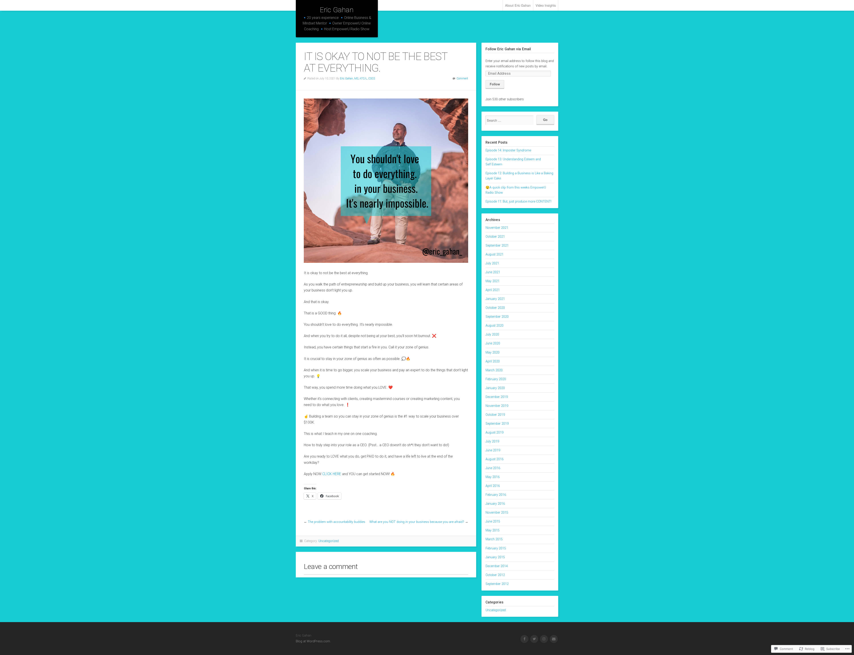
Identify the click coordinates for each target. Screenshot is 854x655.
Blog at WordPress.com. (313, 641)
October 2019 (495, 415)
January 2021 (495, 299)
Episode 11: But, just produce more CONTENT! (518, 201)
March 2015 (494, 539)
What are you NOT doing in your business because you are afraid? (416, 522)
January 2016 (495, 504)
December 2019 (496, 397)
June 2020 (492, 343)
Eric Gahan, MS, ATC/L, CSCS (357, 78)
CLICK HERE (331, 474)
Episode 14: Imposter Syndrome (508, 150)
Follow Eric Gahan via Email (508, 49)
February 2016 (495, 495)
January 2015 (495, 557)
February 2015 (495, 548)
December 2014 (496, 566)
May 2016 (492, 477)
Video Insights (546, 5)
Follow (495, 84)
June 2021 (492, 272)
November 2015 (496, 512)
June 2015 (492, 521)
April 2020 (492, 361)
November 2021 (496, 228)
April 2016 (492, 486)
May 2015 (492, 530)
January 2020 (495, 388)
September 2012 (497, 584)
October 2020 (495, 308)
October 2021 (495, 237)
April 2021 (492, 290)
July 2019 (492, 441)
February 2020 (495, 379)
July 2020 (492, 334)
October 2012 (495, 575)
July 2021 (492, 263)
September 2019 (497, 424)
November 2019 (496, 406)
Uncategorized (328, 541)
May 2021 (492, 281)
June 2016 (492, 468)
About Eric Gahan (518, 5)
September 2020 (497, 317)
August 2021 (494, 254)
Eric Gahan (337, 10)
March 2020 (494, 370)
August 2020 (494, 326)
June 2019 (492, 450)
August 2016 (494, 459)
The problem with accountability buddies (336, 522)
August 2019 (494, 432)
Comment (462, 78)
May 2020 (492, 352)
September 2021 (497, 245)
